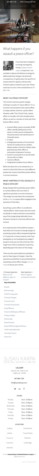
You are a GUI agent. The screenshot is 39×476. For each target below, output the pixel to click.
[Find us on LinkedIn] (19, 389)
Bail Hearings (9, 290)
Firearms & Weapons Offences (14, 312)
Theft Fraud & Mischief (12, 329)
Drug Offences (9, 308)
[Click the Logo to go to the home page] (17, 6)
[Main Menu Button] (33, 6)
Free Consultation (27, 2)
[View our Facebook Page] (24, 389)
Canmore (9, 438)
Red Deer (28, 438)
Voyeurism (8, 337)
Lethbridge (28, 443)
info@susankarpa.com (19, 383)
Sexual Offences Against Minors (15, 326)
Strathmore (28, 428)
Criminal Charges (10, 297)
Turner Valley (27, 433)
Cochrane (9, 443)
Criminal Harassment (11, 305)
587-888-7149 (11, 2)
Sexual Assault (9, 322)
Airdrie (9, 433)
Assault (6, 287)
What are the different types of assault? (9, 277)
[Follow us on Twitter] (15, 389)
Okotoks (10, 447)
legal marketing (26, 462)
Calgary (9, 428)
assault (10, 199)
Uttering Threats (10, 333)
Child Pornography (11, 294)
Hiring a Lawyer (9, 315)
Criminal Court (9, 301)
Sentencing (8, 319)
